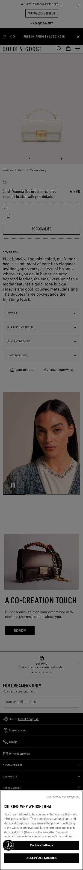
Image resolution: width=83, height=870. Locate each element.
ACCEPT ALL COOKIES (41, 858)
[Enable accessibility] (8, 845)
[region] (41, 830)
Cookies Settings (41, 845)
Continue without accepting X (63, 796)
